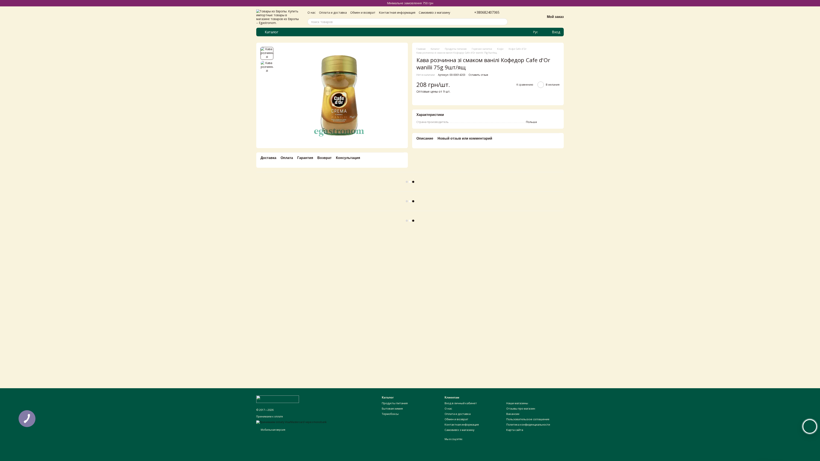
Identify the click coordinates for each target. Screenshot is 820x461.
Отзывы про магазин (520, 408)
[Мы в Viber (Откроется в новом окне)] (527, 32)
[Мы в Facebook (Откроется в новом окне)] (516, 32)
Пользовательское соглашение (527, 419)
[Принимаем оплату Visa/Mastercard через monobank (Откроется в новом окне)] (291, 422)
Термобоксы (390, 414)
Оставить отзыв (478, 75)
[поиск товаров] (504, 21)
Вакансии (512, 414)
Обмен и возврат (362, 12)
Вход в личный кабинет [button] (461, 403)
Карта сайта (514, 430)
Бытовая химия (392, 408)
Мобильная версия (272, 430)
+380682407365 (486, 12)
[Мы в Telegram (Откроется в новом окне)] (522, 32)
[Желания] (530, 17)
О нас (312, 12)
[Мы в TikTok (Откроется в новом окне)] (511, 32)
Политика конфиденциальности (528, 424)
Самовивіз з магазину (434, 12)
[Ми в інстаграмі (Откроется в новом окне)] (506, 32)
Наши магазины (517, 403)
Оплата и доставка (333, 12)
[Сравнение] (519, 17)
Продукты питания (395, 403)
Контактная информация (397, 12)
